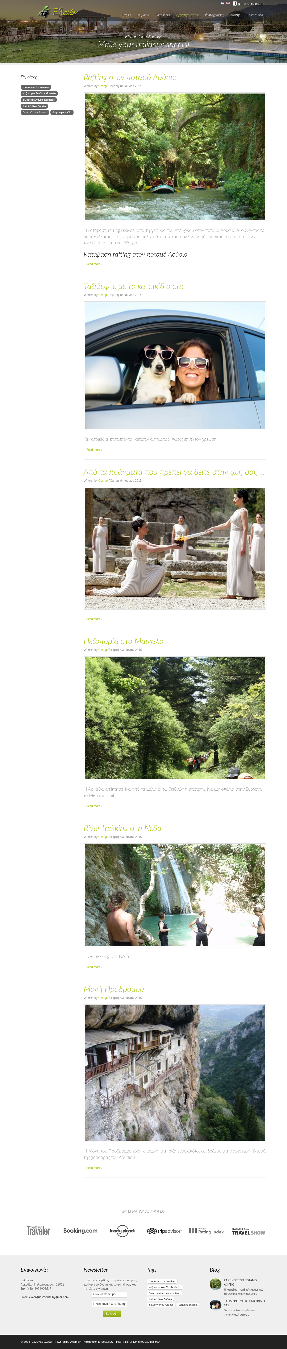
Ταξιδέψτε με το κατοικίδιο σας (134, 286)
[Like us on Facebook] (235, 3)
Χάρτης (235, 15)
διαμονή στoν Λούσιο (35, 112)
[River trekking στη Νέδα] (175, 895)
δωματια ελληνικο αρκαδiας (39, 100)
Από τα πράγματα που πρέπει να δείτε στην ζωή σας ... (174, 472)
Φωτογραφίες (214, 15)
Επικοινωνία (255, 15)
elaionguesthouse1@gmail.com (49, 1297)
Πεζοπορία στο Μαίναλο (123, 641)
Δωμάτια (143, 15)
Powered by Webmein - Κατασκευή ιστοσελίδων (84, 1342)
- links (117, 1342)
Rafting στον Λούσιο (34, 106)
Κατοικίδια (163, 15)
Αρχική (126, 15)
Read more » (94, 264)
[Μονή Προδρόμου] (175, 1073)
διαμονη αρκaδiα (62, 112)
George (103, 86)
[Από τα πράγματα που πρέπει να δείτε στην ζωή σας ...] (175, 548)
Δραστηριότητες (187, 15)
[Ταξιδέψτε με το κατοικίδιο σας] (175, 365)
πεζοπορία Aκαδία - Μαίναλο (39, 93)
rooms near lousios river (36, 87)
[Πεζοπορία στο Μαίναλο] (175, 718)
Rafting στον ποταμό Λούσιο (130, 78)
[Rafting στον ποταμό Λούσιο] (175, 156)
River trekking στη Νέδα (123, 828)
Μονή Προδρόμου (114, 989)
